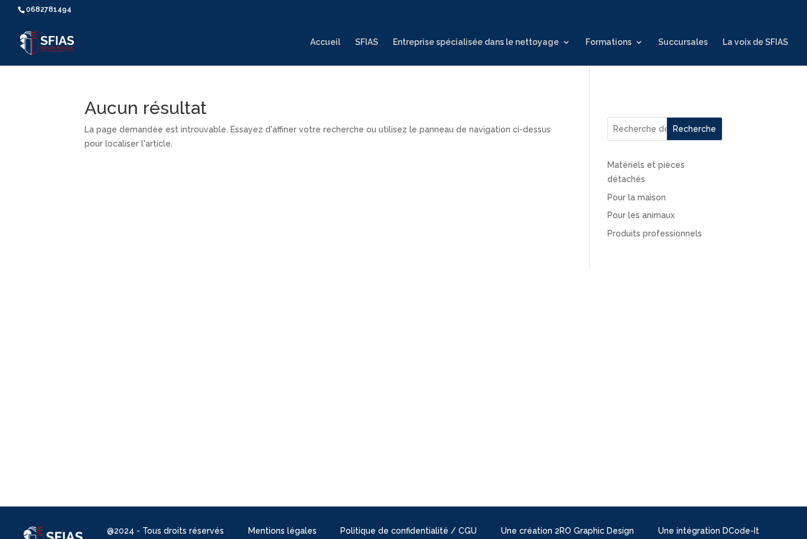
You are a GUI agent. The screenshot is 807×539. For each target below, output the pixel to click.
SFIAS (366, 42)
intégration (699, 530)
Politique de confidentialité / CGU (408, 530)
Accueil (325, 42)
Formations (608, 42)
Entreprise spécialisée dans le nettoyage (476, 42)
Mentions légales (282, 530)
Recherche (694, 129)
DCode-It (741, 530)
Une (667, 530)
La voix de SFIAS (755, 42)
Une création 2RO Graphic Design (567, 530)
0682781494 (48, 9)
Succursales (683, 42)
